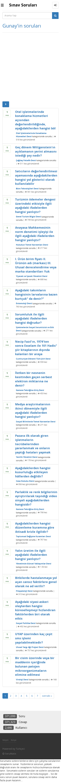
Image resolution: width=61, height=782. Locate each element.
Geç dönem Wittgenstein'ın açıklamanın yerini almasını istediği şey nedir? (36, 151)
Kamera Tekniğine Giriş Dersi (30, 390)
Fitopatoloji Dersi (24, 591)
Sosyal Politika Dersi (26, 623)
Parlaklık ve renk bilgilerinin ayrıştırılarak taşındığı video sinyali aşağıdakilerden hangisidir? (36, 498)
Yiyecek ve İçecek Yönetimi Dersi (31, 276)
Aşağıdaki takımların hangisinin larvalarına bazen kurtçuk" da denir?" (36, 294)
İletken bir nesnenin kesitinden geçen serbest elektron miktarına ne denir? (33, 379)
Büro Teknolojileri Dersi (27, 188)
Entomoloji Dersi (24, 303)
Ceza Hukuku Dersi (25, 481)
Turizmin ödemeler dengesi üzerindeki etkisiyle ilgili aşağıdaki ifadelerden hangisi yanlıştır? (35, 205)
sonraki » (47, 695)
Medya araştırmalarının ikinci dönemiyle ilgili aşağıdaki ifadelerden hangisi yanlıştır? (32, 410)
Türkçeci (20, 748)
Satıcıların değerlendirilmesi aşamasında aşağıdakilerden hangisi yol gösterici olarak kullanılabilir (36, 177)
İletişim (5, 740)
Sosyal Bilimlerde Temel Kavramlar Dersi (35, 421)
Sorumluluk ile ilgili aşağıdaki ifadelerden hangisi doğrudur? (31, 318)
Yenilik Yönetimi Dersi (26, 457)
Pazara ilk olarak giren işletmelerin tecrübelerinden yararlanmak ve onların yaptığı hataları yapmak (32, 444)
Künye (13, 740)
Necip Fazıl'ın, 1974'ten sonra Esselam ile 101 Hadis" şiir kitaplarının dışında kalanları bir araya (36, 348)
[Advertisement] (30, 66)
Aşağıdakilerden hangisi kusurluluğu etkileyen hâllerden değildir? (32, 472)
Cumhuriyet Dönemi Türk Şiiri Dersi (33, 358)
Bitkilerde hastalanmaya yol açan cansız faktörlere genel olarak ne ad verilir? (36, 582)
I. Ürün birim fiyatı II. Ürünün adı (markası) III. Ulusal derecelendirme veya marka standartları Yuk (35, 265)
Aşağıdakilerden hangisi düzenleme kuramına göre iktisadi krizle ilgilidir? (34, 527)
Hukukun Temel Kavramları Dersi (32, 244)
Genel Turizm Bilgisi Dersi (28, 216)
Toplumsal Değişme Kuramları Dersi (33, 536)
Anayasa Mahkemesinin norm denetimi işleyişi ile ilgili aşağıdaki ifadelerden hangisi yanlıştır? (34, 234)
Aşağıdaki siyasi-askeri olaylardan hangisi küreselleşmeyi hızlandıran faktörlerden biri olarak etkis (35, 610)
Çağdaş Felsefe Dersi (26, 160)
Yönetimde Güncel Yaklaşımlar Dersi (33, 563)
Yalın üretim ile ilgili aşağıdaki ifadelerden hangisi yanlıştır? (31, 555)
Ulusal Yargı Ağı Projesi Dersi (30, 647)
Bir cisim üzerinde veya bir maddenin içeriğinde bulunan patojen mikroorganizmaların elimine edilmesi (34, 666)
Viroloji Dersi (22, 679)
